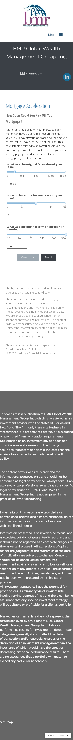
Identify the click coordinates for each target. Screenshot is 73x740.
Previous (27, 257)
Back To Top (56, 735)
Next (48, 257)
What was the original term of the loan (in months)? (35, 228)
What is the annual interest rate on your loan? (34, 196)
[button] (55, 34)
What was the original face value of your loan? (34, 165)
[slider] (36, 172)
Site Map (6, 722)
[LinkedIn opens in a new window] (67, 79)
